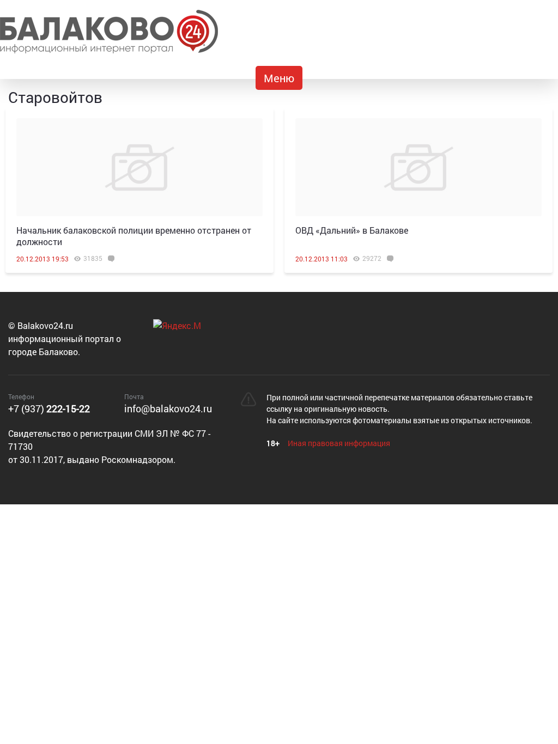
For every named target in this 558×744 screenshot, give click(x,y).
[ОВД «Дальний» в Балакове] (418, 167)
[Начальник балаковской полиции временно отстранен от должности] (139, 167)
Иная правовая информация (339, 443)
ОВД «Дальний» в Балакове (351, 230)
